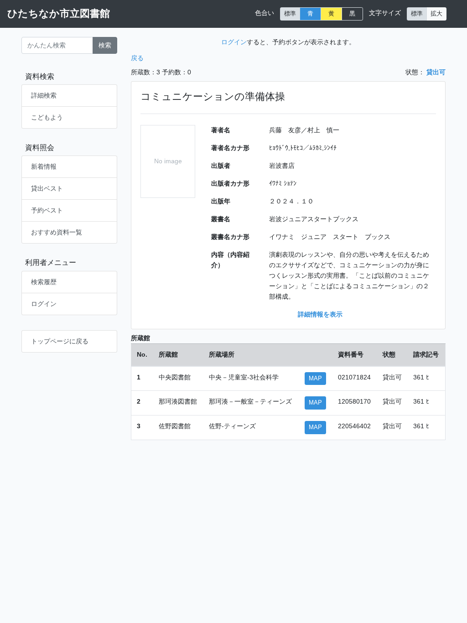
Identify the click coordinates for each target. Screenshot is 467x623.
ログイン (44, 303)
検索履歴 (44, 282)
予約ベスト (47, 210)
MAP (315, 378)
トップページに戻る (59, 341)
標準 (290, 13)
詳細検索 (44, 95)
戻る (137, 58)
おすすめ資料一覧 (56, 232)
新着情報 (44, 166)
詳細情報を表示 (320, 314)
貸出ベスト (47, 188)
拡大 (436, 13)
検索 (105, 45)
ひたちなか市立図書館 (58, 13)
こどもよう (47, 117)
